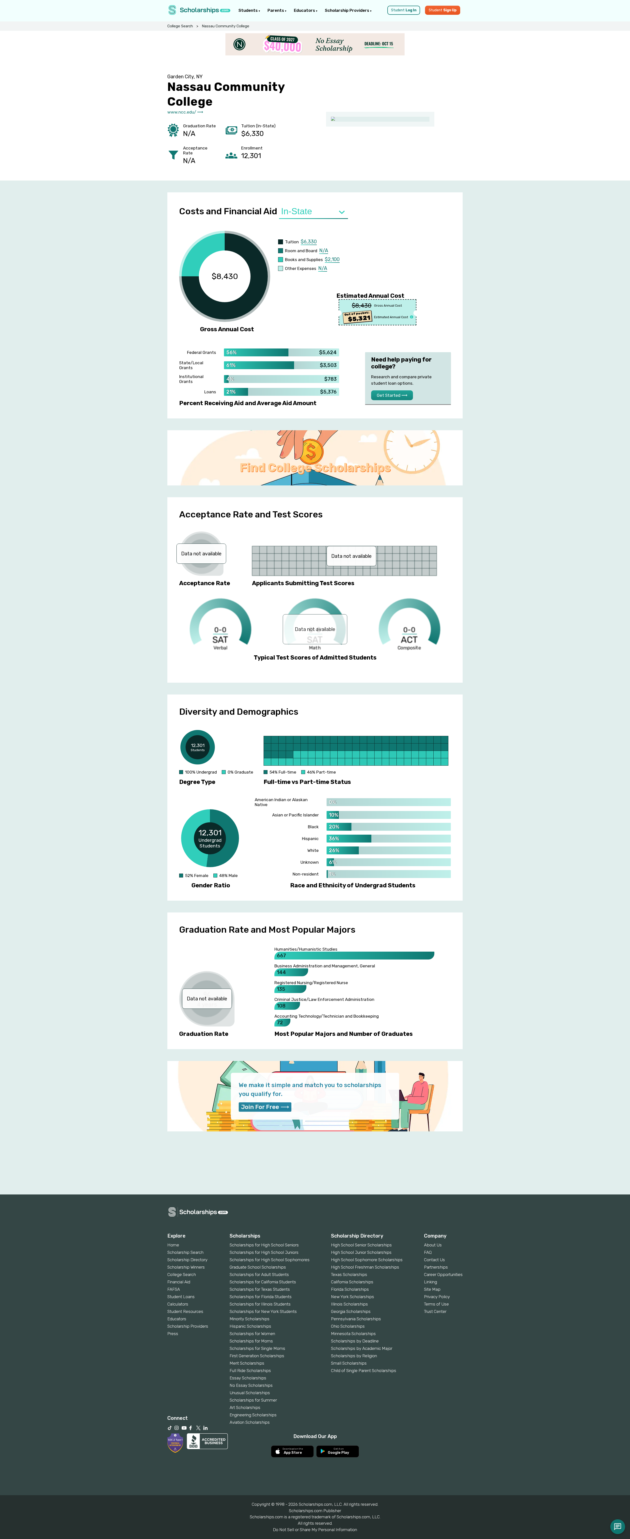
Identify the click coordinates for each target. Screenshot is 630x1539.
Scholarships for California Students (263, 1281)
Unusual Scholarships (250, 1392)
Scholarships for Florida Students (261, 1296)
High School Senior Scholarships (361, 1244)
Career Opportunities (443, 1274)
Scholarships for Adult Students (259, 1274)
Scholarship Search (185, 1252)
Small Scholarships (349, 1363)
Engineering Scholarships (253, 1414)
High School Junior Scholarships (361, 1252)
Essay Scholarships (248, 1377)
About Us (433, 1244)
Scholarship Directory (187, 1259)
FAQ (428, 1252)
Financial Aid (178, 1281)
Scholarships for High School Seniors (264, 1244)
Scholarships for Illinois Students (260, 1304)
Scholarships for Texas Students (260, 1289)
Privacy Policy (437, 1296)
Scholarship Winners (186, 1267)
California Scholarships (352, 1281)
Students (248, 10)
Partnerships (436, 1267)
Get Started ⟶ (392, 395)
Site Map (432, 1289)
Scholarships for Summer (253, 1400)
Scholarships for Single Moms (257, 1348)
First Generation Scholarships (257, 1355)
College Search (180, 26)
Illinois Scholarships (349, 1304)
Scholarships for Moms (251, 1341)
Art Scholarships (245, 1407)
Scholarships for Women (252, 1333)
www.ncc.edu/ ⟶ (185, 112)
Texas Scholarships (349, 1274)
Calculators (177, 1304)
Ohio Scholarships (348, 1326)
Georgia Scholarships (351, 1311)
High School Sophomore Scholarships (367, 1259)
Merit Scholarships (247, 1363)
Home (173, 1244)
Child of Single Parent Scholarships (363, 1370)
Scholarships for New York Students (263, 1311)
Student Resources (185, 1311)
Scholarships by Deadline (355, 1341)
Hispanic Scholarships (250, 1326)
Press (172, 1333)
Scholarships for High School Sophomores (270, 1259)
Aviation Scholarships (250, 1422)
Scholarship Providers (347, 10)
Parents (276, 10)
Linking (430, 1281)
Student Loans (181, 1296)
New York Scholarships (352, 1296)
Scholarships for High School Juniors (264, 1252)
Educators (305, 10)
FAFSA (173, 1289)
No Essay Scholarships (251, 1385)
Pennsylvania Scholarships (356, 1318)
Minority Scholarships (249, 1318)
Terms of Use (436, 1304)
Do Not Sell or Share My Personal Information (315, 1529)
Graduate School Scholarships (258, 1267)
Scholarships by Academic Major (361, 1348)
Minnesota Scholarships (353, 1333)
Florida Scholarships (350, 1289)
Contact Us (434, 1259)
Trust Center (435, 1311)
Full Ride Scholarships (250, 1370)
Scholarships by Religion (354, 1355)
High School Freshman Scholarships (365, 1267)
